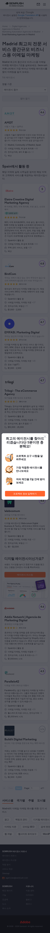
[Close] (45, 436)
